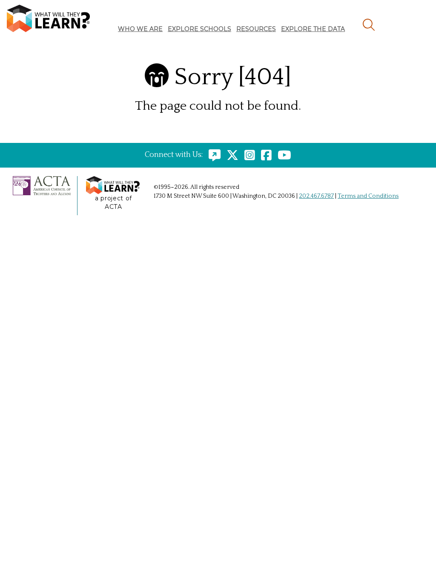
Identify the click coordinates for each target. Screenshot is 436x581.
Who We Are (140, 29)
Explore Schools (199, 29)
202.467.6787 (316, 196)
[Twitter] (230, 155)
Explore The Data (313, 29)
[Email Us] (212, 155)
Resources (256, 29)
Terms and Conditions (368, 196)
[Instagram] (247, 155)
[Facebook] (264, 155)
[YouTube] (282, 155)
